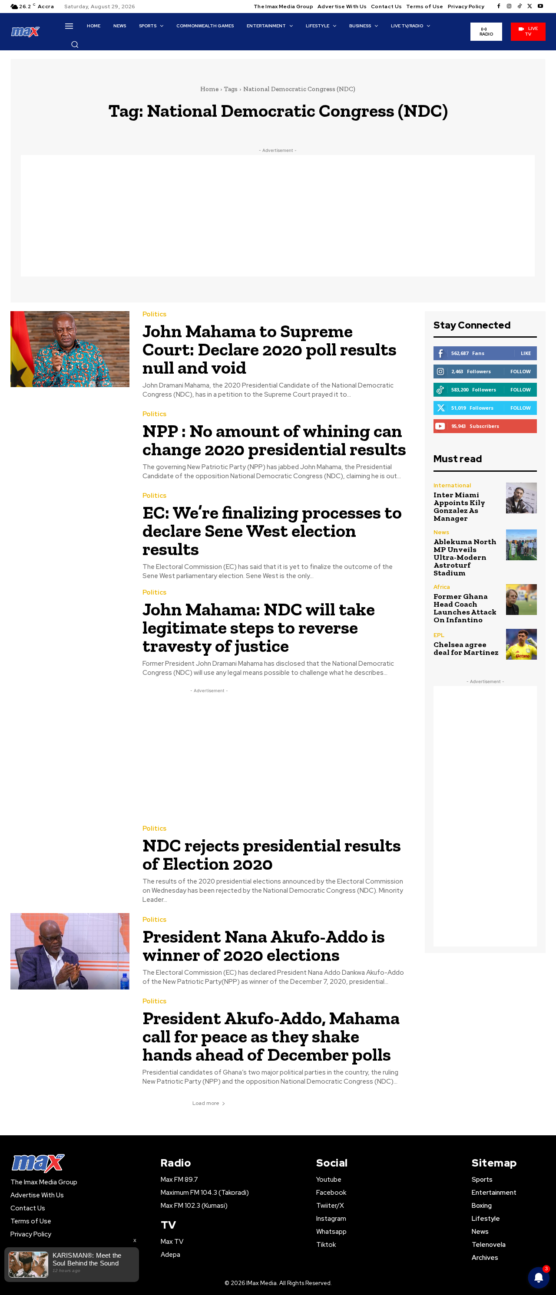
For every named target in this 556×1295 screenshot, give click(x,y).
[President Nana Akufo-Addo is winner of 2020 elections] (69, 951)
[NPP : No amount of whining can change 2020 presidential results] (69, 446)
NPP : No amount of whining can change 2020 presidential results (274, 440)
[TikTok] (519, 6)
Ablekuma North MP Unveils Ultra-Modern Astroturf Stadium (465, 557)
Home (209, 89)
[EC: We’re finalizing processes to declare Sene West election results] (69, 531)
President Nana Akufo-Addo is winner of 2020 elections (263, 945)
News (441, 532)
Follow (520, 371)
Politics (154, 314)
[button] (75, 44)
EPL (439, 635)
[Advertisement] (278, 215)
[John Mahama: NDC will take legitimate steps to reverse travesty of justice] (69, 627)
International (452, 485)
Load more (205, 1103)
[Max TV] (25, 31)
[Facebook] (498, 6)
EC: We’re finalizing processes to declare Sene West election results (272, 530)
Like (526, 353)
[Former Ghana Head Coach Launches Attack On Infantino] (521, 599)
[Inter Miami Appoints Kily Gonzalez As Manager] (521, 498)
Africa (442, 587)
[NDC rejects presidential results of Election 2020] (69, 863)
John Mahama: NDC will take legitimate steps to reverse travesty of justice (258, 627)
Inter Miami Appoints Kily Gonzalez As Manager (459, 506)
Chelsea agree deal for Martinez (466, 648)
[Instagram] (509, 6)
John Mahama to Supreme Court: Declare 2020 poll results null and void (269, 349)
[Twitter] (530, 6)
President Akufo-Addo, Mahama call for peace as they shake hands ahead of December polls (271, 1036)
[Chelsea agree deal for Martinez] (521, 644)
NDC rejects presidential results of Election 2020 (271, 854)
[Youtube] (540, 6)
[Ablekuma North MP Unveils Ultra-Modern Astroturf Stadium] (521, 544)
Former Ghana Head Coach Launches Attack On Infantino (465, 608)
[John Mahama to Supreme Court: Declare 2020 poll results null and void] (69, 349)
